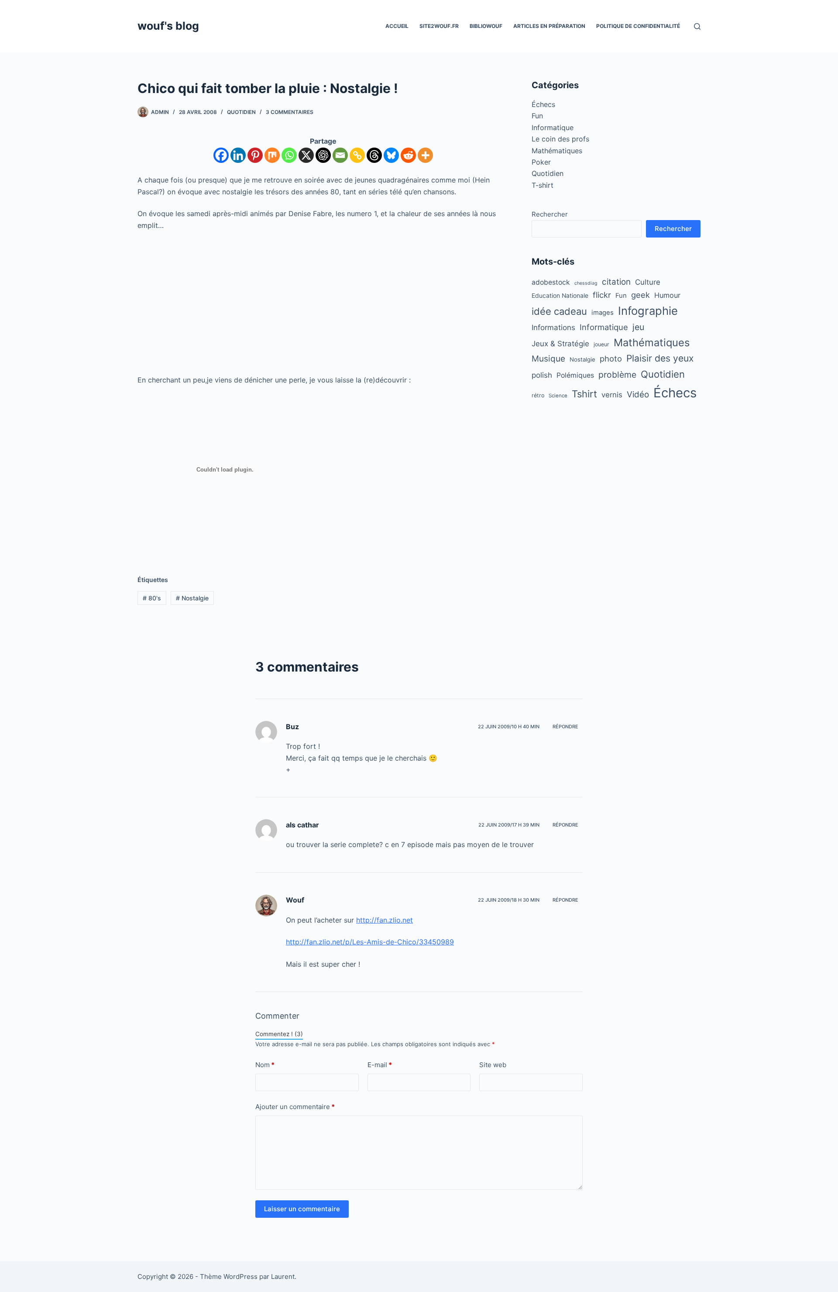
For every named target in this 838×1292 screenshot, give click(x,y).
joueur (601, 344)
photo (611, 358)
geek (640, 295)
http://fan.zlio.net (384, 920)
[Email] (340, 155)
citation (616, 282)
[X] (306, 155)
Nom (265, 1065)
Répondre (565, 727)
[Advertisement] (323, 302)
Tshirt (584, 394)
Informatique (553, 127)
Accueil (397, 26)
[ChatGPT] (323, 155)
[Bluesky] (391, 155)
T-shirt (542, 185)
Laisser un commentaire (302, 1209)
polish (542, 375)
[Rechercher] (697, 26)
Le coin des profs (560, 138)
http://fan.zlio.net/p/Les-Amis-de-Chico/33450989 (370, 941)
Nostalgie (192, 598)
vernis (611, 394)
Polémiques (575, 375)
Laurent (283, 1276)
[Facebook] (221, 155)
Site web (492, 1065)
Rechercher (550, 214)
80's (152, 598)
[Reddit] (408, 155)
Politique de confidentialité (638, 26)
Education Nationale (560, 295)
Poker (541, 162)
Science (558, 396)
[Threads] (374, 155)
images (602, 313)
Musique (548, 359)
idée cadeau (559, 311)
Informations (553, 327)
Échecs (543, 104)
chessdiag (586, 283)
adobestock (551, 282)
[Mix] (272, 155)
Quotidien (241, 112)
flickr (602, 295)
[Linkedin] (238, 155)
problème (617, 374)
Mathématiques (557, 150)
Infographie (648, 310)
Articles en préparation (549, 26)
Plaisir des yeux (660, 358)
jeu (638, 327)
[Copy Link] (357, 155)
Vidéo (638, 394)
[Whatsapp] (289, 155)
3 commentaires (289, 112)
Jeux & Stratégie (560, 343)
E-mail (379, 1065)
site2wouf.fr (439, 26)
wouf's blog (168, 25)
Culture (647, 282)
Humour (667, 295)
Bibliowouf (486, 26)
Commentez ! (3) (279, 1033)
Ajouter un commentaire (295, 1107)
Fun (537, 115)
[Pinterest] (255, 155)
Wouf (295, 900)
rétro (538, 395)
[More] (425, 155)
